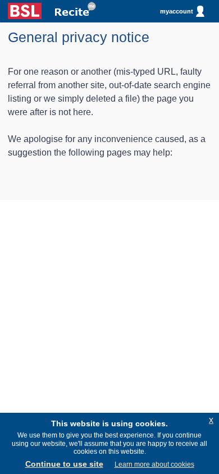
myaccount (176, 11)
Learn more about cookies (154, 464)
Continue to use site (64, 463)
